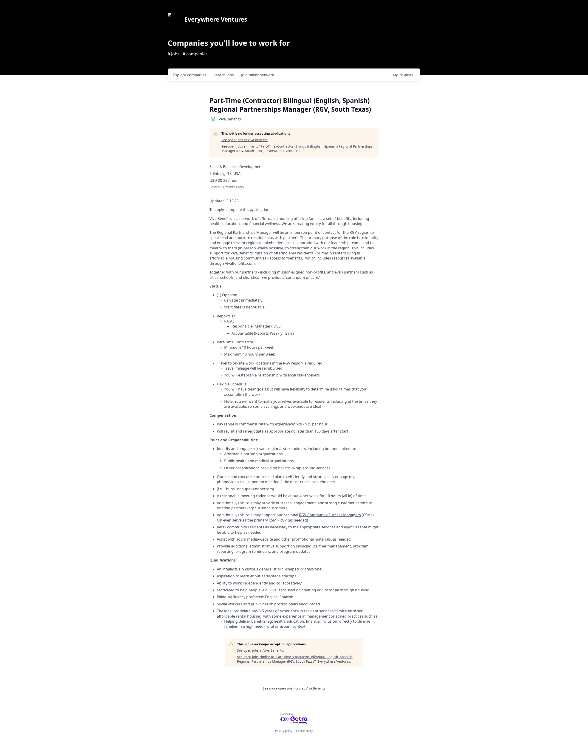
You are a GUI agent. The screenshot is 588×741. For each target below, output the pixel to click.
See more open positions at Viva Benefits (294, 688)
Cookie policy (304, 731)
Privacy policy (283, 731)
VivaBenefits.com (240, 263)
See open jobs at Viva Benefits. (244, 140)
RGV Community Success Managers (330, 514)
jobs (224, 74)
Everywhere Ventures (215, 19)
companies (189, 74)
